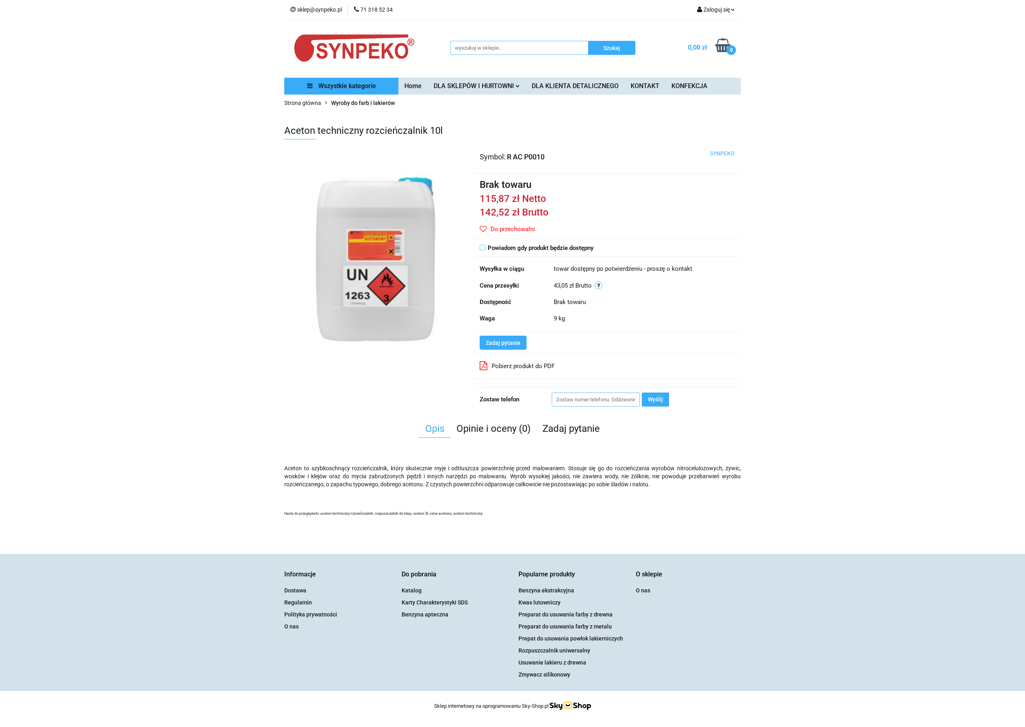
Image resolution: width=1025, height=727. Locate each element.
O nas (291, 626)
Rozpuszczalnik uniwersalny (554, 650)
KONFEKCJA (689, 86)
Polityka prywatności (310, 614)
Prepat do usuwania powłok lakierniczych (571, 638)
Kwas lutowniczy (540, 602)
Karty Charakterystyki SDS (435, 602)
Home (413, 86)
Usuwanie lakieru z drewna (552, 662)
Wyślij (655, 399)
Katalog (412, 590)
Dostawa (295, 590)
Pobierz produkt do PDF (523, 366)
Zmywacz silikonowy (544, 674)
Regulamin (298, 602)
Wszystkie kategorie (346, 86)
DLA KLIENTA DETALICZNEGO (575, 86)
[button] (300, 574)
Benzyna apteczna (425, 614)
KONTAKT (645, 86)
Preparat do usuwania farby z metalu (565, 626)
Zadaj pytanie (503, 343)
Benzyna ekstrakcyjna (546, 590)
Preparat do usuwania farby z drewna (566, 614)
